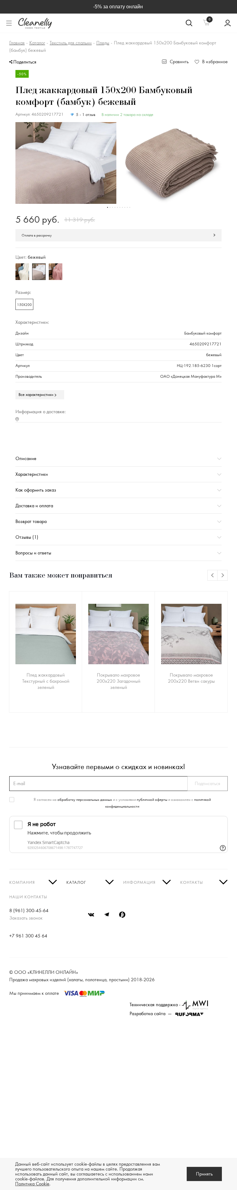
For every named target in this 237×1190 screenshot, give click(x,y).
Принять (204, 1174)
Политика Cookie (32, 1184)
